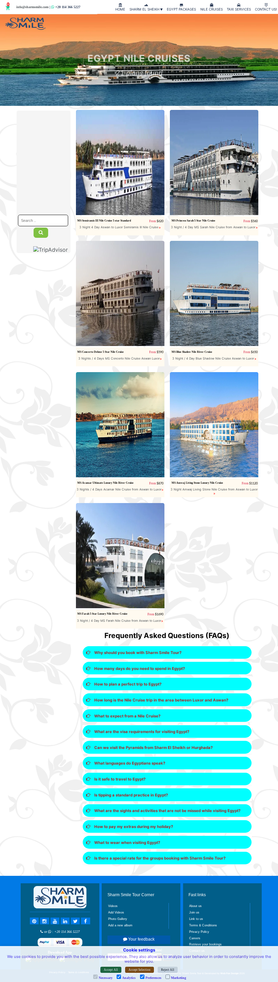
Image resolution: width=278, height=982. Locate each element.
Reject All (167, 969)
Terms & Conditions (203, 925)
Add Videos (116, 912)
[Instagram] (44, 921)
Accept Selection (139, 969)
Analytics (129, 978)
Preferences (153, 978)
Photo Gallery (117, 919)
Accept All (111, 969)
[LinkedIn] (65, 921)
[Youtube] (55, 921)
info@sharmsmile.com (32, 7)
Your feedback (141, 939)
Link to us (196, 919)
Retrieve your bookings (205, 944)
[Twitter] (75, 921)
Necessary (106, 978)
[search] (41, 233)
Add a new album (120, 925)
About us (195, 906)
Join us (194, 912)
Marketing (178, 978)
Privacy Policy (199, 931)
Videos (113, 906)
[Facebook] (85, 921)
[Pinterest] (34, 921)
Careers (194, 938)
